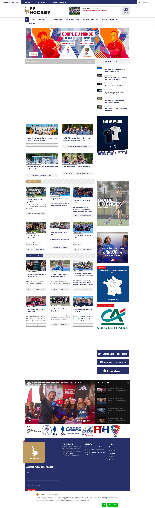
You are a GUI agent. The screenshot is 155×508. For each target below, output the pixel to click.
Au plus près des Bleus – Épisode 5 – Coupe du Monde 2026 (117, 408)
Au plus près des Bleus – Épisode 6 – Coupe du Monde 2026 (117, 398)
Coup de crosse (33, 180)
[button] (89, 62)
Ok (104, 505)
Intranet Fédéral (99, 444)
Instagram (112, 451)
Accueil (27, 19)
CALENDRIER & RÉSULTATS (11, 2)
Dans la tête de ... (34, 253)
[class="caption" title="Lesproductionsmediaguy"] (100, 67)
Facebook (112, 445)
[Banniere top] (77, 43)
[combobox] (146, 2)
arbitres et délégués (115, 352)
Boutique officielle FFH (59, 2)
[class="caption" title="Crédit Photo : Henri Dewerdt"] (75, 10)
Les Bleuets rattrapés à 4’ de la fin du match (76, 165)
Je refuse (113, 505)
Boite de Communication (98, 447)
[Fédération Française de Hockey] (38, 10)
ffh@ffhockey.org (68, 451)
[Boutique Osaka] (112, 135)
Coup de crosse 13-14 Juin (59, 197)
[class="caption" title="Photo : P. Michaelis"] (60, 189)
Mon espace (41, 2)
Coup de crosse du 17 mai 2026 (92, 11)
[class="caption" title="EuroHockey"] (42, 161)
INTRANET (27, 2)
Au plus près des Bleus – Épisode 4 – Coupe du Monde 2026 (117, 418)
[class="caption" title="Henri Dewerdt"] (36, 189)
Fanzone (112, 457)
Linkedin (112, 454)
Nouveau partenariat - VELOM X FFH (115, 86)
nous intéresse (114, 360)
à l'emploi (114, 369)
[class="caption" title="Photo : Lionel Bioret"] (60, 263)
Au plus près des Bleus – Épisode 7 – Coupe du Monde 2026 (117, 388)
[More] (127, 381)
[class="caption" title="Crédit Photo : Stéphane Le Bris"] (83, 225)
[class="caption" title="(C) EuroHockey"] (100, 107)
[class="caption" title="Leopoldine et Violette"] (36, 264)
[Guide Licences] (113, 201)
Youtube (112, 448)
